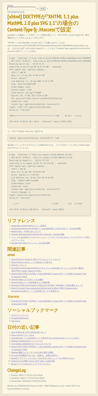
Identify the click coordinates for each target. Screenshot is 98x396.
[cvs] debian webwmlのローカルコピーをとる (31, 343)
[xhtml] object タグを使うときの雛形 (27, 279)
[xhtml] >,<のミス (18, 265)
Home (10, 5)
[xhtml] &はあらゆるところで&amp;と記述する (31, 262)
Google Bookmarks (20, 318)
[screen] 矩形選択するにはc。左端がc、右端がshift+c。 (35, 355)
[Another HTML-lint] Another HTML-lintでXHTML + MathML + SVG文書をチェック (47, 285)
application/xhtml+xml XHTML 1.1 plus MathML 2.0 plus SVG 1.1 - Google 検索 (46, 228)
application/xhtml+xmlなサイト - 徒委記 (28, 225)
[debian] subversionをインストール (27, 341)
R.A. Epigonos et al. (15, 11)
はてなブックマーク (19, 315)
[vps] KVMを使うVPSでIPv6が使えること (29, 332)
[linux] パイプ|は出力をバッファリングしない (31, 364)
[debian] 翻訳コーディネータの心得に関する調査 (32, 352)
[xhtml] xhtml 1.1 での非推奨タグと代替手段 (30, 282)
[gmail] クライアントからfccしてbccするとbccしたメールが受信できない (43, 358)
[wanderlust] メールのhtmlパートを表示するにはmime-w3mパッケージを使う (45, 338)
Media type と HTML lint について (26, 231)
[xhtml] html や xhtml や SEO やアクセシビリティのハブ (35, 259)
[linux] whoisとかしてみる (22, 335)
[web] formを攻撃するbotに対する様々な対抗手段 (33, 361)
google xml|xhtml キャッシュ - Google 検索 (30, 243)
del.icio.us (15, 321)
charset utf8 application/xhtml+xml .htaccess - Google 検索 (37, 234)
